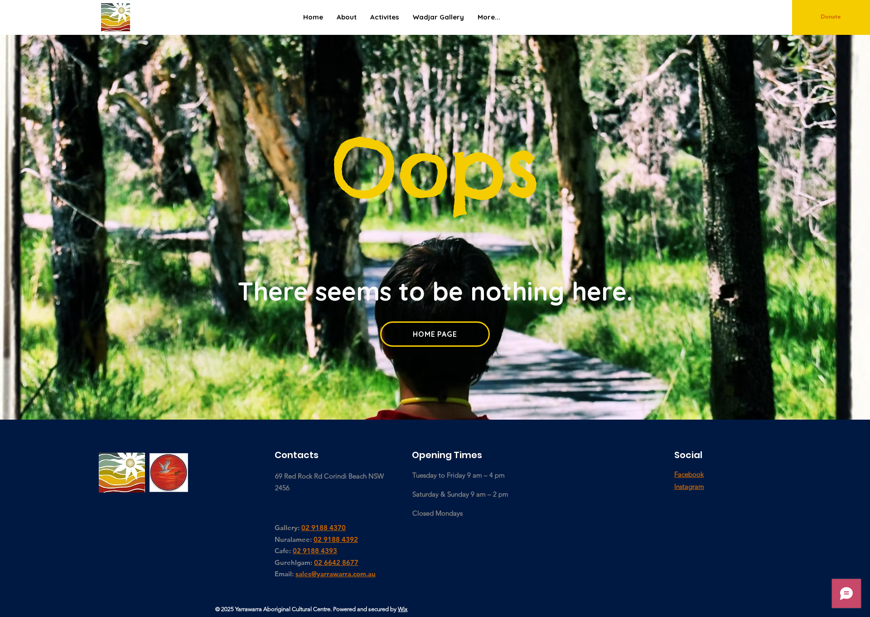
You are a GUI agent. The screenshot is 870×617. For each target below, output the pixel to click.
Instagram (689, 486)
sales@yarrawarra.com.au (335, 573)
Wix (402, 609)
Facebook (689, 474)
